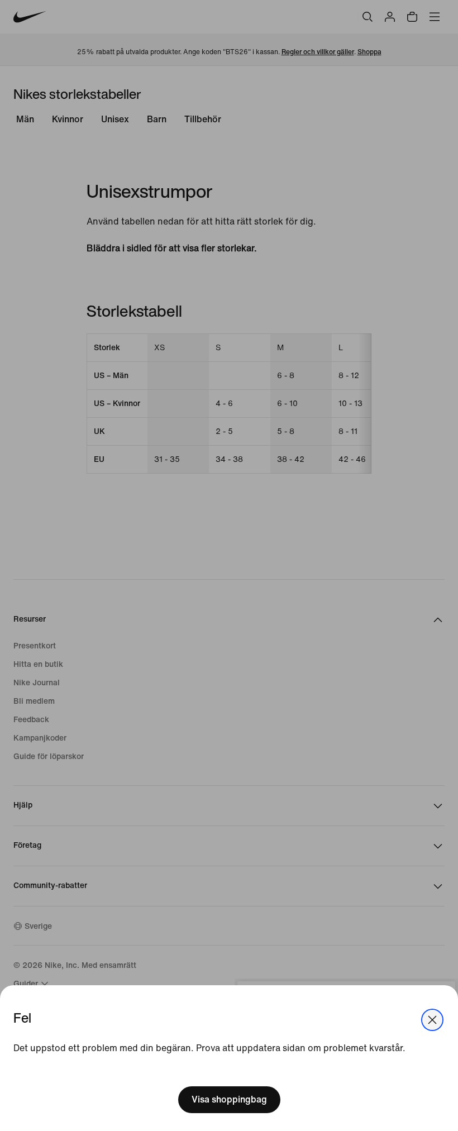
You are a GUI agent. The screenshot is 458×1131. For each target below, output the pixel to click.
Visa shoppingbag (229, 1099)
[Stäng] (432, 1020)
